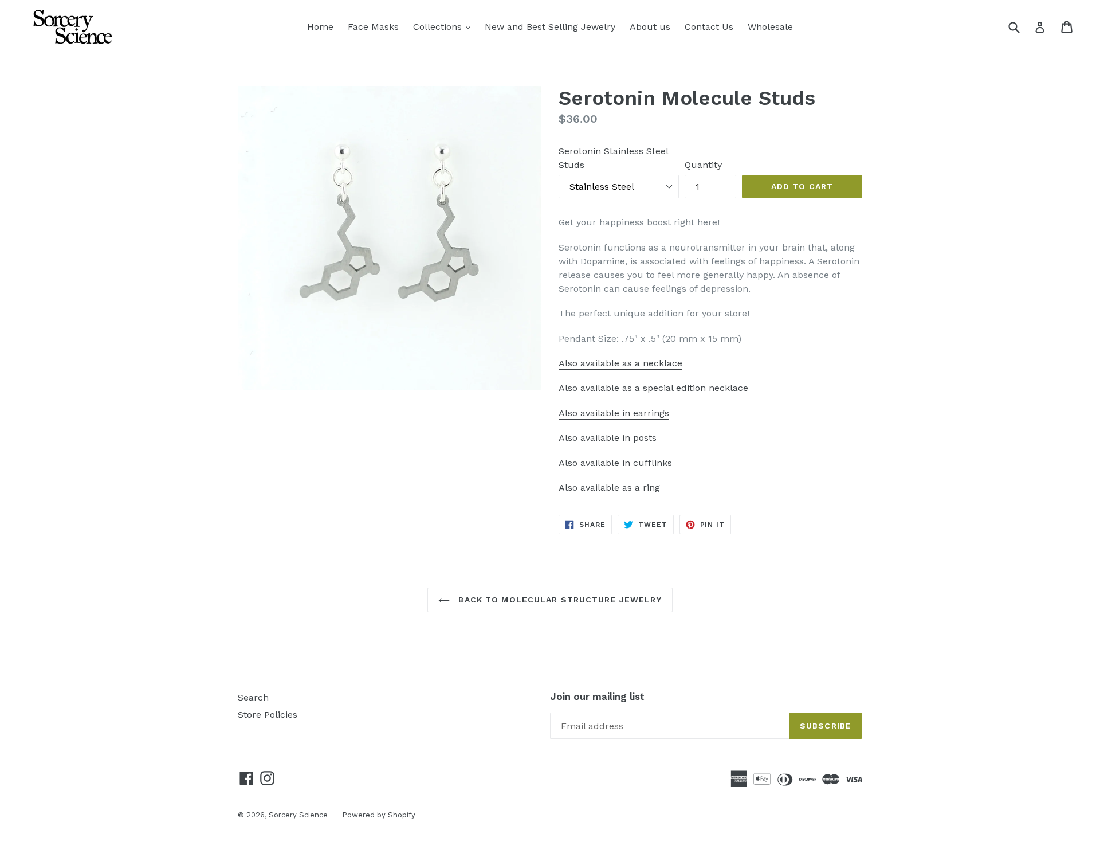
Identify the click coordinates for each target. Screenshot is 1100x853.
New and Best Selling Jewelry (550, 26)
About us (650, 26)
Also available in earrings (614, 413)
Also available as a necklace (620, 363)
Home (320, 26)
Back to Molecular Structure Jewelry (558, 599)
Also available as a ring (609, 487)
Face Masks (373, 26)
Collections (444, 26)
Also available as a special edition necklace (653, 387)
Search (253, 697)
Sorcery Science (298, 815)
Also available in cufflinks (615, 462)
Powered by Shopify (378, 815)
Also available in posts (608, 437)
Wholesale (770, 26)
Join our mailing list (597, 696)
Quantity (703, 164)
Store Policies (267, 714)
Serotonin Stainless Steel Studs (613, 158)
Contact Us (709, 26)
